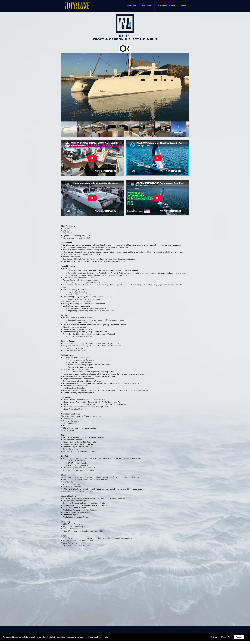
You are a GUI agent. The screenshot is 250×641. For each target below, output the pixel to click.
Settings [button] (213, 637)
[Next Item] (184, 87)
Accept (239, 637)
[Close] (246, 637)
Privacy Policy (103, 637)
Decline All (225, 637)
